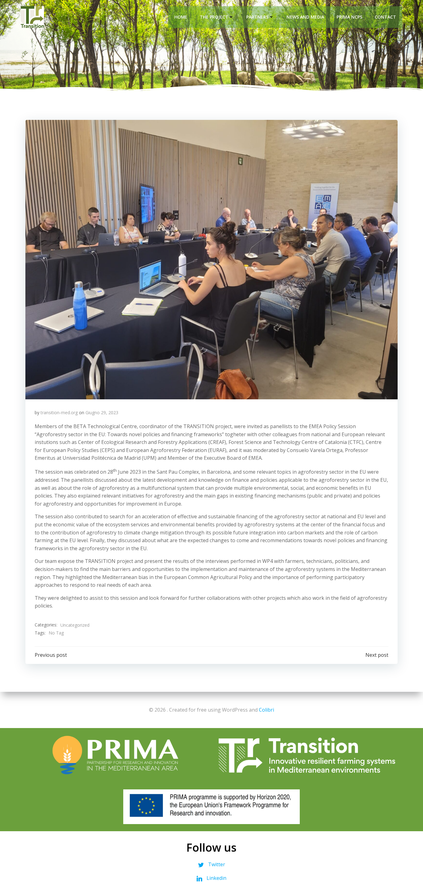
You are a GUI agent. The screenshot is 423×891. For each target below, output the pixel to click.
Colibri (266, 709)
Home (180, 17)
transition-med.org (59, 412)
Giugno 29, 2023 (101, 412)
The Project (214, 17)
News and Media (305, 17)
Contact (385, 17)
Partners (257, 17)
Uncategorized (74, 625)
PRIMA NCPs (349, 17)
